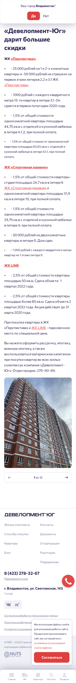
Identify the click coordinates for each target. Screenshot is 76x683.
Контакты (46, 524)
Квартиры (11, 543)
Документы (48, 534)
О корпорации (50, 543)
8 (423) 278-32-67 (21, 573)
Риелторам (47, 552)
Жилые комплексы (17, 524)
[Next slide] (66, 477)
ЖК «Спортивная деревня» (25, 188)
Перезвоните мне (16, 578)
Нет (46, 16)
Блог (7, 552)
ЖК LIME (38, 328)
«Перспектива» (16, 85)
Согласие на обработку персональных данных (31, 615)
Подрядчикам (49, 562)
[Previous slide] (9, 477)
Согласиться (52, 657)
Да (33, 16)
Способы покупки (16, 534)
